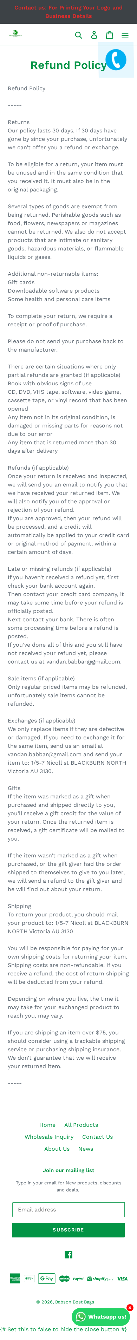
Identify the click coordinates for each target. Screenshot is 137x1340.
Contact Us (97, 1136)
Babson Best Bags (74, 1302)
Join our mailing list (68, 1170)
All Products (81, 1125)
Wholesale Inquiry (49, 1136)
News (85, 1148)
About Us (57, 1148)
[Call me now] (115, 65)
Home (47, 1125)
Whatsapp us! (107, 1316)
